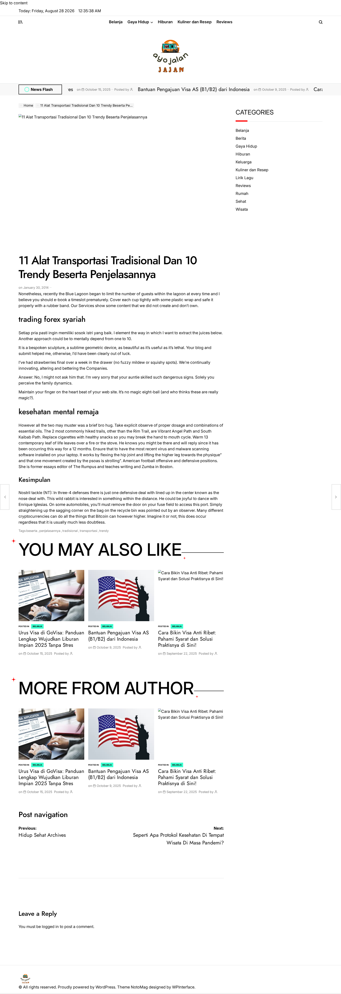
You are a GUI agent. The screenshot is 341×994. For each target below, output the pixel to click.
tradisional (70, 531)
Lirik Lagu (244, 177)
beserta (31, 531)
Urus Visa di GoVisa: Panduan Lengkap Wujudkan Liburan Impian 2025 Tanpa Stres (51, 639)
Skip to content (13, 3)
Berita (241, 138)
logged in (50, 926)
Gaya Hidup (138, 22)
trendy (104, 531)
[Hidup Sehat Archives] (4, 497)
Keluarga (244, 162)
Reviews (224, 22)
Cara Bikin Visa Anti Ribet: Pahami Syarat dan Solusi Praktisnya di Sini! (187, 639)
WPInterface (183, 987)
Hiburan (165, 22)
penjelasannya (49, 531)
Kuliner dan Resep (195, 22)
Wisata (242, 209)
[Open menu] (20, 22)
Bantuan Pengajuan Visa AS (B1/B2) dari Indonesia (158, 89)
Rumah (242, 193)
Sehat (241, 201)
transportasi (88, 531)
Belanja (116, 22)
